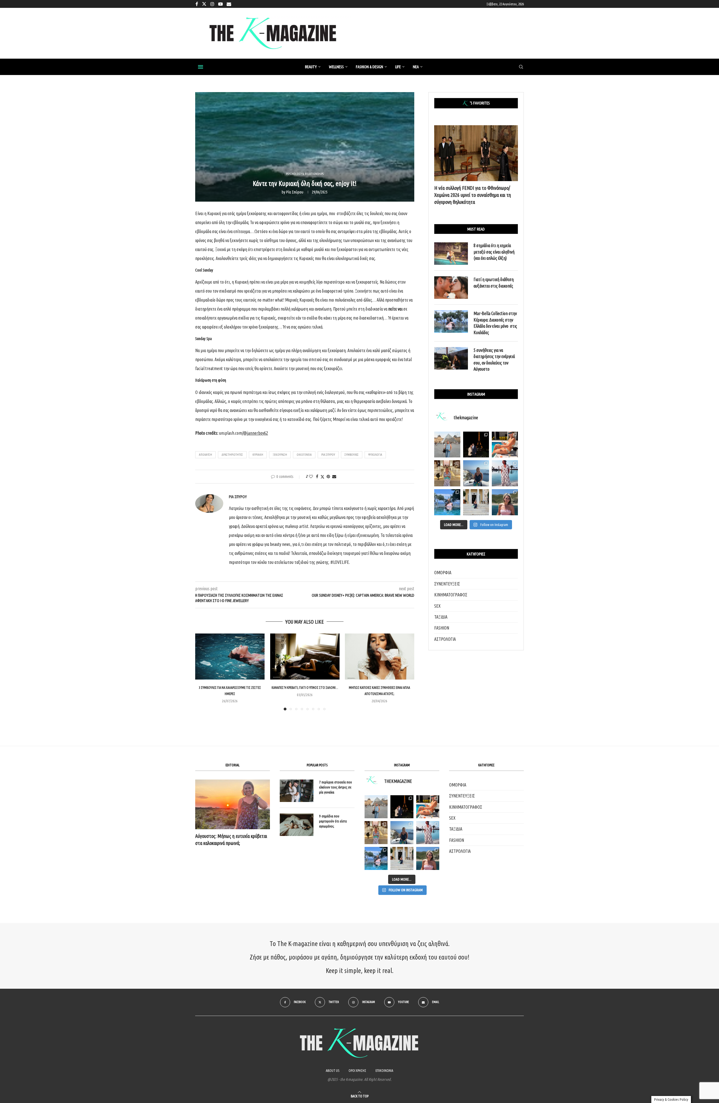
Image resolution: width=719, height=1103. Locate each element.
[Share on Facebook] (317, 476)
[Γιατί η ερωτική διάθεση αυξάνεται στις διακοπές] (451, 287)
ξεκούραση (280, 454)
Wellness (336, 67)
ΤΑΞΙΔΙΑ (440, 616)
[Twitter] (204, 3)
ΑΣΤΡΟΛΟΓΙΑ (445, 639)
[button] (203, 671)
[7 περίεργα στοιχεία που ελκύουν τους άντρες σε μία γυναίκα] (296, 791)
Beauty (311, 67)
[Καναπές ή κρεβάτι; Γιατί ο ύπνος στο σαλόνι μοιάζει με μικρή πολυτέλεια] (305, 656)
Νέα (416, 67)
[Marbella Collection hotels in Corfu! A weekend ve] (447, 502)
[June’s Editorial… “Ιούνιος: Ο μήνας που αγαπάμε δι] (505, 502)
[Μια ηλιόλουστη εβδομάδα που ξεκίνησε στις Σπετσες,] (476, 502)
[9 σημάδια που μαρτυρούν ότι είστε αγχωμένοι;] (296, 824)
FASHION (441, 627)
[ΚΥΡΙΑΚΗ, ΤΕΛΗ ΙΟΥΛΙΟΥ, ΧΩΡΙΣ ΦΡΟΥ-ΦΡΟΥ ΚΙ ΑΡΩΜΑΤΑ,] (427, 806)
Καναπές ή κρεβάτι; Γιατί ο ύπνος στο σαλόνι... (304, 688)
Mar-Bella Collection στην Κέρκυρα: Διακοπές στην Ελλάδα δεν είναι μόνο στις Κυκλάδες (495, 323)
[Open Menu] (200, 66)
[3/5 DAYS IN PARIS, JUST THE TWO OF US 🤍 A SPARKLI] (401, 806)
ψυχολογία (375, 454)
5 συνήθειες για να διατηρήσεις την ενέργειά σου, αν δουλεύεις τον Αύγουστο (494, 360)
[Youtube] (220, 3)
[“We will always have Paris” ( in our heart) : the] (447, 445)
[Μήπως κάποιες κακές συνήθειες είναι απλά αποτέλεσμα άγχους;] (379, 656)
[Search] (521, 67)
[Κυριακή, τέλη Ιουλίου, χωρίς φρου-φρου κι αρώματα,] (505, 445)
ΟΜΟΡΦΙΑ (442, 572)
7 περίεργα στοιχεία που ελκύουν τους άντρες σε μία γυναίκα (335, 787)
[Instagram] (212, 3)
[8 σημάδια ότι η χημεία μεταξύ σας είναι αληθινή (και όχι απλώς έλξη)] (451, 253)
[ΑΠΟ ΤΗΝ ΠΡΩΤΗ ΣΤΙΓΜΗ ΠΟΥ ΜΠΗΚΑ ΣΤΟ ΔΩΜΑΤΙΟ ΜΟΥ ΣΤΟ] (427, 832)
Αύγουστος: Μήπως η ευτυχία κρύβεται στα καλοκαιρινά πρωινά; (231, 839)
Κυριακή (257, 454)
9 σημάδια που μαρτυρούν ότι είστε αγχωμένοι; (333, 821)
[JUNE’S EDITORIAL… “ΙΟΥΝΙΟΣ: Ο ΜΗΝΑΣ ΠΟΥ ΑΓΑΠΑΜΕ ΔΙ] (427, 858)
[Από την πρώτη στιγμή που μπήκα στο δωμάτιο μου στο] (505, 473)
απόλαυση (205, 454)
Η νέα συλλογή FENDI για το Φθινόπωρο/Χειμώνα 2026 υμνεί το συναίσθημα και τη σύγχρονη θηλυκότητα (472, 195)
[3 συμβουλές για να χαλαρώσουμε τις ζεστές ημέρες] (230, 656)
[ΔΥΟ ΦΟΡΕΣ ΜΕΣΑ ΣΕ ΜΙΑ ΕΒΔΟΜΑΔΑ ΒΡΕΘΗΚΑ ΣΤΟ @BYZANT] (376, 832)
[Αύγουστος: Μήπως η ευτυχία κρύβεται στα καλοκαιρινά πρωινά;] (232, 804)
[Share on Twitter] (322, 476)
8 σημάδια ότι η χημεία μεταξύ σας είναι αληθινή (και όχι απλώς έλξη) (494, 252)
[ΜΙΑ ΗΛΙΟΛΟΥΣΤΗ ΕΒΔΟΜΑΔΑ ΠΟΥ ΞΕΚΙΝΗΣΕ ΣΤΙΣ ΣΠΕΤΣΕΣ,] (401, 858)
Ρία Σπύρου (294, 192)
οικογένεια (304, 454)
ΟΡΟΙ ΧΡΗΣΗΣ (357, 1070)
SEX (437, 606)
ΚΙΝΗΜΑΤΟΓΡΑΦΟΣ (450, 594)
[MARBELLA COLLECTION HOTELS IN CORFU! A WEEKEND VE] (376, 858)
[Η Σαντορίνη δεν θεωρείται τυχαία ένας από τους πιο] (476, 473)
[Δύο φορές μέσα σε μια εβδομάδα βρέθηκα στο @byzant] (447, 473)
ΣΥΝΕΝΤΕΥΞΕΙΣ (447, 583)
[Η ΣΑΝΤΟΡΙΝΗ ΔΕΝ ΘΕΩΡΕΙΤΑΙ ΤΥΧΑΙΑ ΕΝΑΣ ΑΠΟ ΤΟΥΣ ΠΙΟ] (401, 832)
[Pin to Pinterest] (328, 476)
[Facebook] (196, 3)
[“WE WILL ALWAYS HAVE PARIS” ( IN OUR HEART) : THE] (376, 806)
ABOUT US (332, 1070)
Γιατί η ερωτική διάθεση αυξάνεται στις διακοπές (494, 282)
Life (398, 67)
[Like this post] (311, 476)
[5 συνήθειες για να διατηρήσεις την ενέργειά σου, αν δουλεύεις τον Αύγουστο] (451, 358)
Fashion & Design (369, 67)
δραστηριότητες (232, 454)
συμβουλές (352, 454)
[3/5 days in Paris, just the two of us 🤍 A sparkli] (476, 445)
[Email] (228, 3)
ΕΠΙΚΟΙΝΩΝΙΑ (384, 1070)
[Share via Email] (334, 476)
